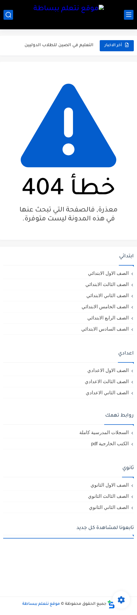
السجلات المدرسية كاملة (104, 432)
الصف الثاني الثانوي (109, 507)
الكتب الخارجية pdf (110, 443)
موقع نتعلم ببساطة (41, 604)
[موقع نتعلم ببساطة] (68, 15)
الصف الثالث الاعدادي (107, 381)
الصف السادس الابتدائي (105, 329)
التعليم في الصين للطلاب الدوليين (59, 40)
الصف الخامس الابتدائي (105, 306)
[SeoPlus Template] (111, 604)
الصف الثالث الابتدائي (107, 284)
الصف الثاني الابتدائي (107, 295)
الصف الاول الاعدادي (108, 370)
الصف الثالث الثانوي (108, 496)
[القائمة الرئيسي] (128, 15)
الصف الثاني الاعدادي (107, 392)
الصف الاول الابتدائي (108, 273)
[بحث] (8, 15)
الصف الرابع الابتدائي (108, 317)
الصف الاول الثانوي (109, 485)
